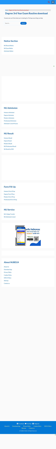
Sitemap (6, 280)
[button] (49, 2)
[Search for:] (12, 23)
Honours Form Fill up (9, 191)
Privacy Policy (7, 272)
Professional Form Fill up (10, 199)
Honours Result (8, 138)
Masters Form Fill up (9, 197)
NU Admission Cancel (9, 217)
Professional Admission (10, 121)
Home (6, 10)
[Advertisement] (28, 89)
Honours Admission (9, 112)
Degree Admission (9, 115)
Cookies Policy (8, 275)
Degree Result (8, 141)
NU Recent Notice (9, 45)
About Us (6, 267)
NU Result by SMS (9, 149)
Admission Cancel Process (11, 123)
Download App (8, 269)
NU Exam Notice (8, 48)
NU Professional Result (10, 146)
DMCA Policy (7, 278)
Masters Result (8, 143)
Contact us (7, 283)
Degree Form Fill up (9, 194)
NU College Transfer (9, 214)
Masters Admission (9, 118)
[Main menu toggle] (53, 2)
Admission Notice (8, 51)
